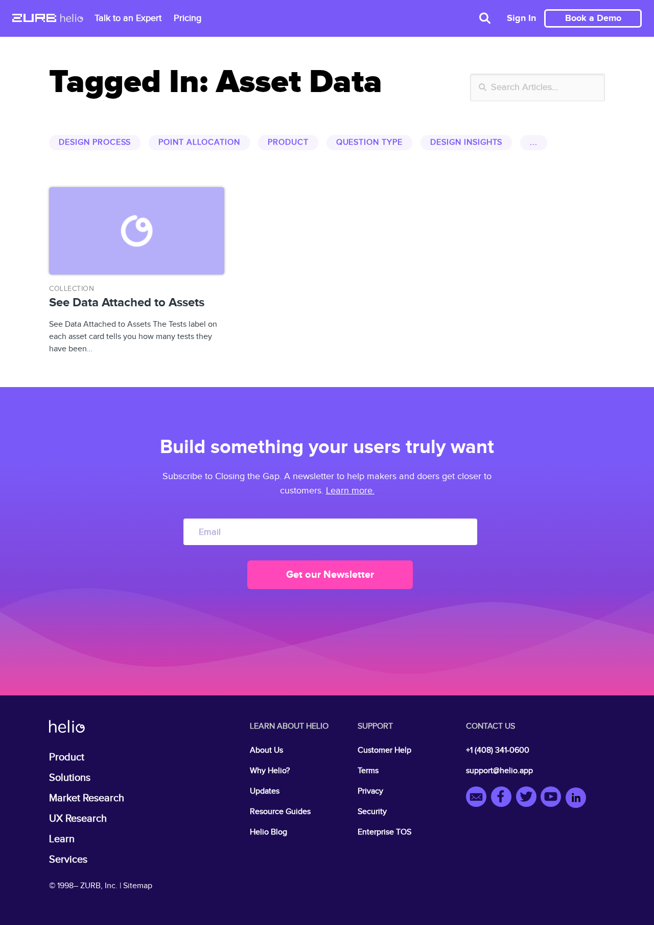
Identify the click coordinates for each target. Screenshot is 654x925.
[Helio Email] (478, 798)
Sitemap (137, 886)
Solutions (69, 778)
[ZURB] (34, 19)
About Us (266, 750)
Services (68, 859)
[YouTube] (553, 798)
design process (95, 142)
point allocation (199, 142)
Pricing (187, 18)
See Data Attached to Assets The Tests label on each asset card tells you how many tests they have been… (133, 319)
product (288, 142)
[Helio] (71, 19)
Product (66, 757)
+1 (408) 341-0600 (497, 750)
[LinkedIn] (576, 798)
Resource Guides (280, 812)
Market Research (86, 798)
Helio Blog (268, 832)
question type (369, 142)
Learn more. (350, 490)
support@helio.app (499, 771)
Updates (264, 791)
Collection (71, 289)
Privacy (370, 791)
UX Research (78, 819)
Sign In (521, 18)
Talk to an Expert (128, 18)
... (534, 142)
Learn (62, 839)
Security (372, 812)
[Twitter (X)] (528, 798)
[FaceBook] (503, 798)
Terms (368, 771)
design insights (466, 142)
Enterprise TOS (384, 832)
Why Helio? (270, 771)
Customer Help (384, 750)
